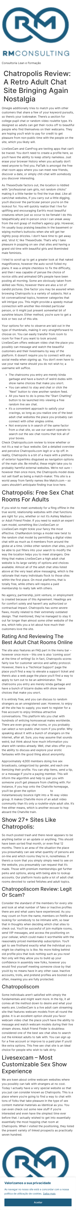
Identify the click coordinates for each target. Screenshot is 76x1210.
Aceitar (38, 1202)
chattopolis (43, 790)
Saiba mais (49, 1193)
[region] (38, 1193)
